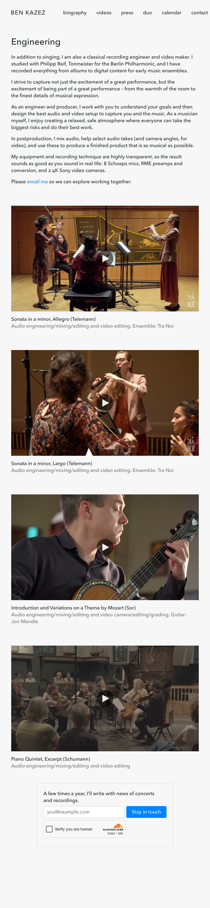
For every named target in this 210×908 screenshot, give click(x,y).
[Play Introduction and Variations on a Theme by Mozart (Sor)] (105, 547)
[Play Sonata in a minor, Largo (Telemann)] (105, 403)
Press (127, 13)
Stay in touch (146, 812)
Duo (147, 13)
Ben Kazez (28, 12)
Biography (75, 13)
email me (37, 182)
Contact (199, 13)
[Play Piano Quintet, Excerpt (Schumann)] (105, 698)
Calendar (172, 13)
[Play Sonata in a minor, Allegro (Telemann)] (105, 258)
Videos (104, 13)
